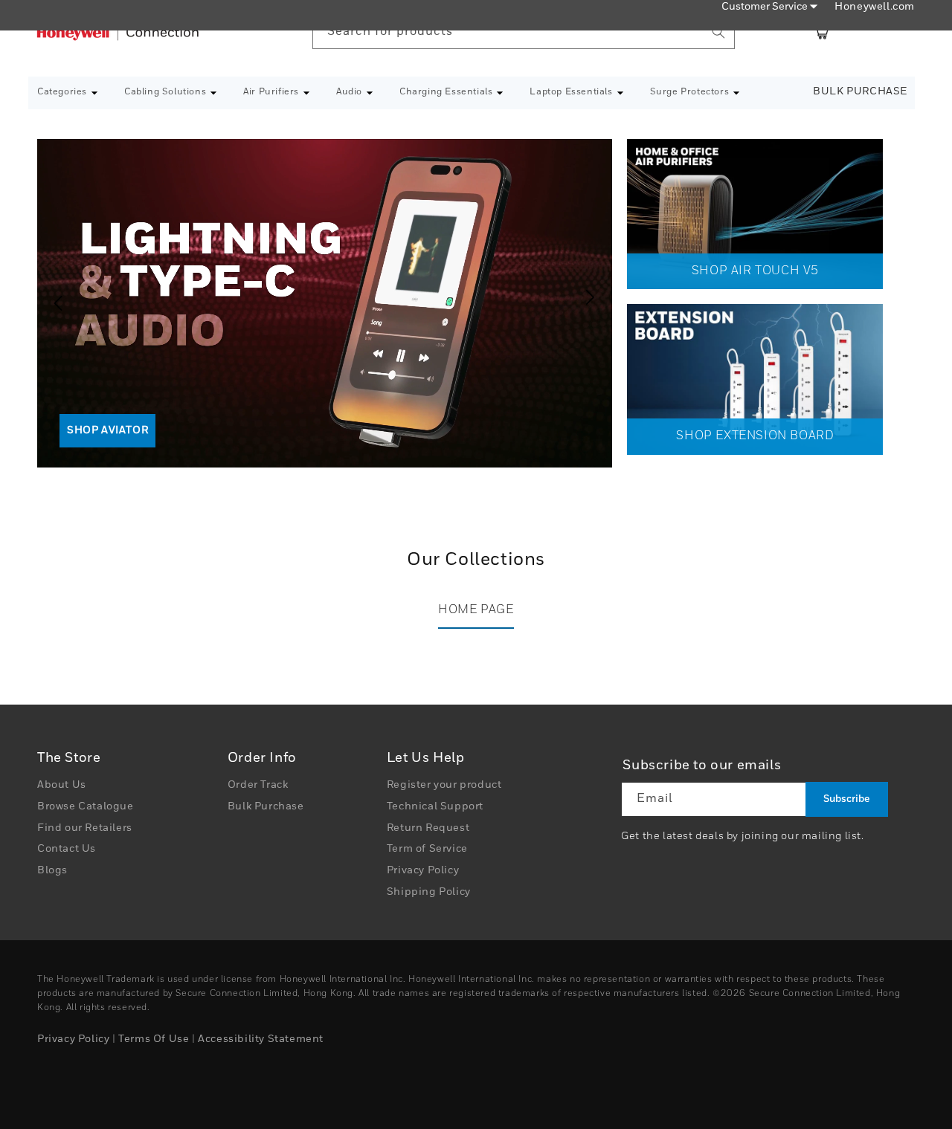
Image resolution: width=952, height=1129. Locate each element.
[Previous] (52, 297)
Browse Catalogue (85, 806)
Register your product (444, 785)
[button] (67, 93)
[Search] (718, 32)
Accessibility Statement (261, 1039)
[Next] (593, 297)
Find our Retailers (84, 828)
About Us (61, 785)
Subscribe (846, 799)
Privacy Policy (423, 870)
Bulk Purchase (860, 91)
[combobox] (523, 32)
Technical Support (435, 806)
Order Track (258, 785)
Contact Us (66, 849)
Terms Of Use (153, 1039)
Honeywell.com (874, 6)
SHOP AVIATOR (107, 430)
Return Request (428, 828)
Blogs (52, 870)
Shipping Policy (429, 892)
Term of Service (427, 849)
